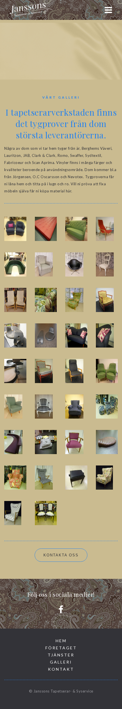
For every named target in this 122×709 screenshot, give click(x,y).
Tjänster (61, 654)
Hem (61, 640)
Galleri (61, 662)
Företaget (61, 647)
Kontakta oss (61, 555)
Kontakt (61, 669)
